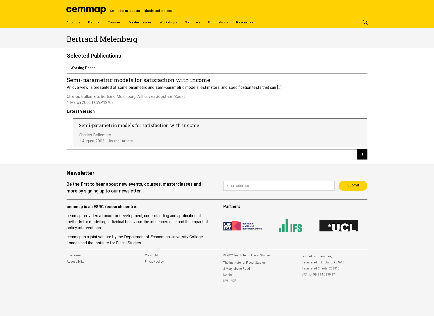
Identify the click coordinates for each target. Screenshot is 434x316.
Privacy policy (154, 261)
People (93, 22)
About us (73, 22)
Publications (218, 22)
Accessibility (75, 261)
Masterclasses (140, 22)
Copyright (151, 255)
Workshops (168, 22)
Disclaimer (74, 255)
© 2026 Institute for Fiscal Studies (247, 255)
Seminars (192, 22)
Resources (244, 22)
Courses (114, 22)
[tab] (83, 68)
